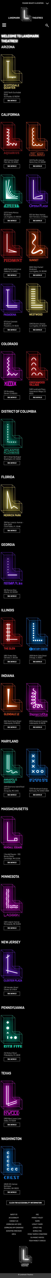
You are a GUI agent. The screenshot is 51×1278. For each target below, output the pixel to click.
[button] (22, 25)
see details (12, 101)
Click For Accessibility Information (25, 1203)
